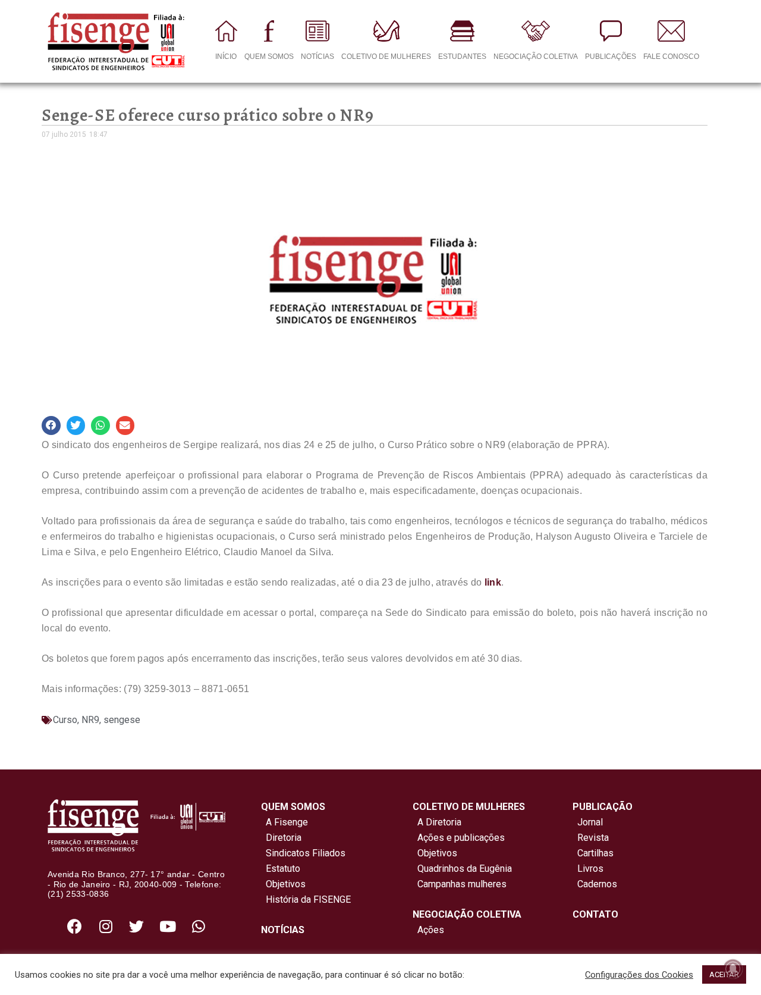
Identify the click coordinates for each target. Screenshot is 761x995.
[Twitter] (137, 926)
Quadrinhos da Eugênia (462, 868)
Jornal (590, 822)
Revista (593, 837)
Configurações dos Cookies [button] (639, 974)
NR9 (90, 719)
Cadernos (597, 884)
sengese (121, 719)
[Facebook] (75, 926)
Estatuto (280, 868)
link (493, 582)
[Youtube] (168, 926)
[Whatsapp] (198, 926)
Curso (65, 719)
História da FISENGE (306, 899)
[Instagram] (106, 926)
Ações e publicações (459, 837)
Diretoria (281, 837)
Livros (590, 868)
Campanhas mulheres (460, 884)
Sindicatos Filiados (303, 853)
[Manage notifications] (733, 968)
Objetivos (283, 884)
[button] (51, 425)
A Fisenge (284, 822)
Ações (428, 929)
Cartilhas (595, 853)
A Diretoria (437, 822)
